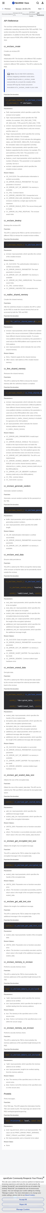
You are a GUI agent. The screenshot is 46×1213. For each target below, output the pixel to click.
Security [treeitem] (25, 14)
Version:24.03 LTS (17, 14)
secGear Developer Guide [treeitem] (32, 14)
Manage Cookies (23, 1209)
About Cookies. (30, 1195)
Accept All (23, 1199)
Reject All (23, 1204)
